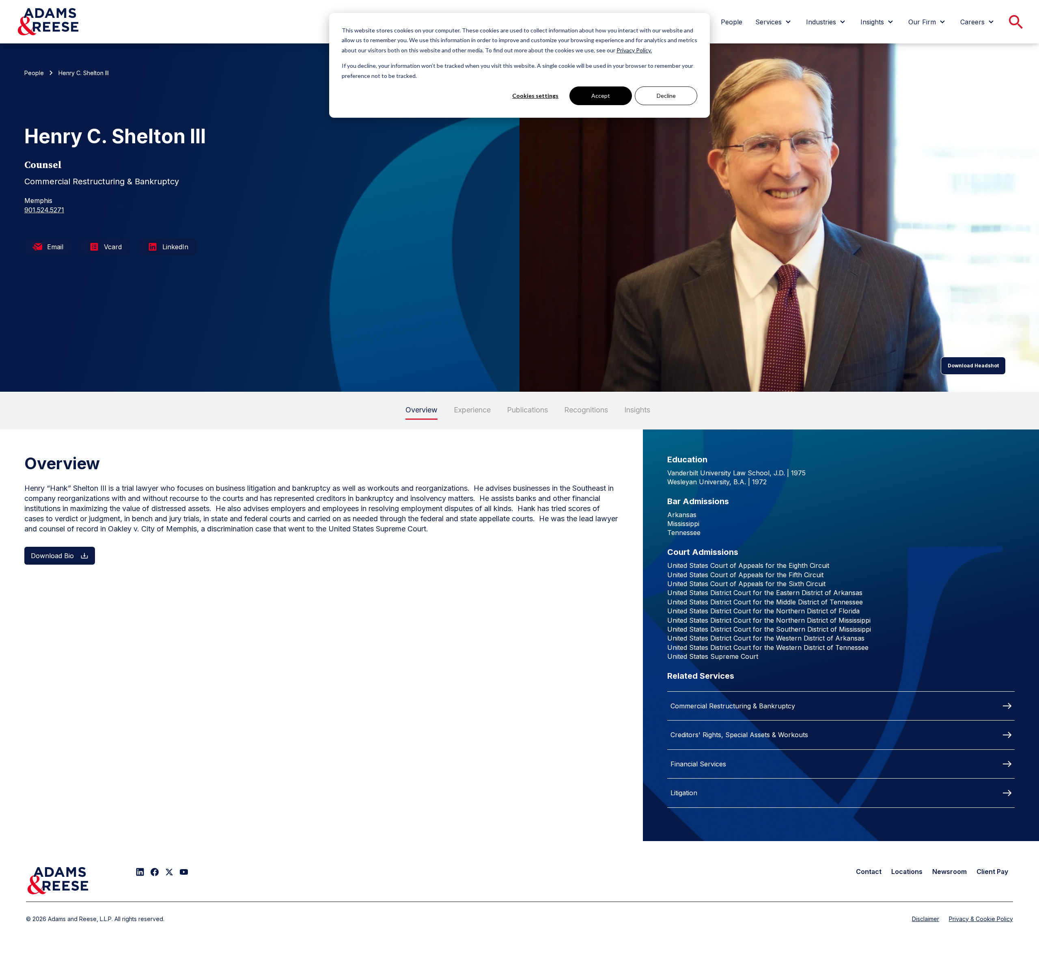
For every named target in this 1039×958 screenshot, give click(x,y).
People (34, 72)
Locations (907, 871)
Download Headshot (973, 365)
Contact (869, 871)
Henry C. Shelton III (83, 72)
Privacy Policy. (634, 50)
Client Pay (992, 871)
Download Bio (52, 556)
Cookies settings (535, 95)
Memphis (38, 200)
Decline (666, 95)
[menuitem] (731, 22)
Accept (600, 95)
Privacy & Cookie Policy (981, 918)
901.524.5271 (44, 210)
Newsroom (949, 871)
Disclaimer (925, 918)
